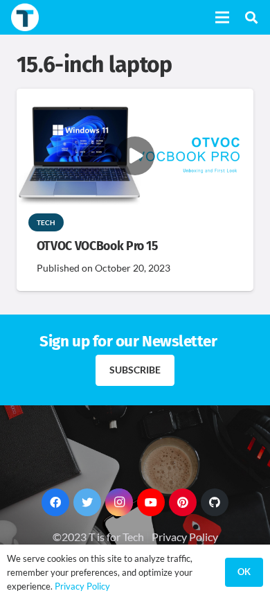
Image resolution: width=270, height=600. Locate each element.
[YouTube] (151, 502)
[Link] (25, 17)
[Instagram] (119, 502)
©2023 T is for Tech (98, 536)
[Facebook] (55, 502)
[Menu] (222, 17)
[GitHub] (214, 502)
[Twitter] (87, 502)
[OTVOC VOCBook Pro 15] (135, 98)
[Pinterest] (183, 502)
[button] (251, 17)
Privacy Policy (185, 536)
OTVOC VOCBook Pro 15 (97, 246)
